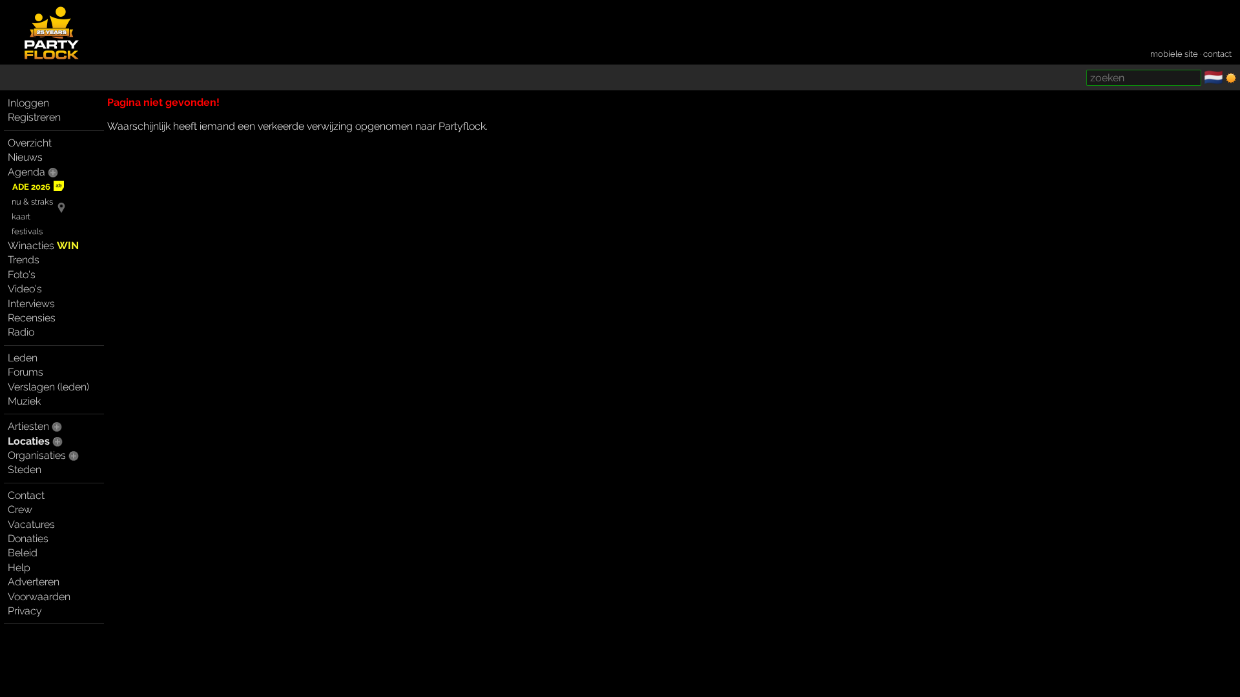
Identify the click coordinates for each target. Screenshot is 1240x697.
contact (1217, 54)
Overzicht (30, 143)
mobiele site (1174, 54)
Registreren (34, 117)
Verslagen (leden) (48, 387)
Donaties (28, 538)
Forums (25, 372)
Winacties (43, 245)
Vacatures (31, 524)
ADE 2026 (31, 187)
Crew (20, 509)
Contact (26, 495)
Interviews (31, 304)
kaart (21, 216)
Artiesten (28, 426)
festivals (27, 231)
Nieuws (25, 157)
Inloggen (28, 103)
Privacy (25, 611)
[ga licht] (1231, 78)
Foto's (22, 274)
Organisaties (37, 455)
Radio (21, 332)
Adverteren (33, 582)
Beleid (22, 553)
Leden (22, 358)
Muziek (24, 401)
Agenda (26, 172)
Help (19, 567)
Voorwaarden (39, 597)
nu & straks (32, 202)
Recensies (32, 318)
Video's (25, 289)
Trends (23, 260)
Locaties (29, 441)
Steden (24, 469)
